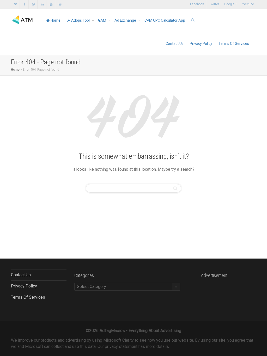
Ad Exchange (125, 20)
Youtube (248, 4)
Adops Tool (80, 20)
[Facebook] (24, 4)
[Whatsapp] (33, 4)
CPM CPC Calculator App (164, 20)
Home (55, 20)
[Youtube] (51, 4)
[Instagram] (60, 4)
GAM (102, 20)
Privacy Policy (201, 43)
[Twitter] (15, 4)
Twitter (214, 4)
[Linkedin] (42, 4)
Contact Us (175, 43)
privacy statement (121, 346)
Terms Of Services (234, 43)
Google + (230, 4)
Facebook (197, 4)
